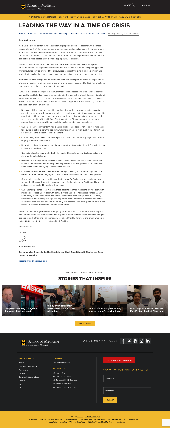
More (144, 5)
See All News (85, 323)
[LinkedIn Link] (148, 341)
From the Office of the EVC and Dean (88, 33)
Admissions (23, 370)
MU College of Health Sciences (65, 380)
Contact (113, 341)
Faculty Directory (130, 17)
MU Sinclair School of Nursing (64, 387)
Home (22, 33)
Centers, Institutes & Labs (74, 17)
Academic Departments (43, 17)
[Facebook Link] (123, 341)
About (21, 363)
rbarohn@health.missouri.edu (33, 261)
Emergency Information (119, 360)
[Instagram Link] (141, 341)
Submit (110, 400)
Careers (22, 373)
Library (21, 388)
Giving (21, 384)
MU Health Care (59, 373)
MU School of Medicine (62, 384)
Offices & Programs (105, 17)
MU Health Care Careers (62, 376)
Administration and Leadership (53, 33)
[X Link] (129, 341)
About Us (32, 33)
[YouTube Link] (135, 341)
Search (128, 5)
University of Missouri (61, 363)
